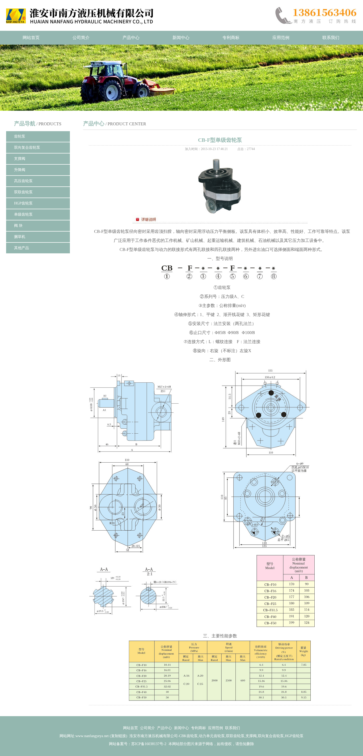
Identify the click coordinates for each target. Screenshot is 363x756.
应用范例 (280, 37)
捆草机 (19, 237)
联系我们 (330, 37)
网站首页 (31, 37)
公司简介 (81, 37)
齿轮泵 (19, 136)
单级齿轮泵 (23, 214)
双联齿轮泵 (23, 192)
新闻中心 (180, 37)
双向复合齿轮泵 (27, 148)
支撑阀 (19, 159)
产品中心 (131, 37)
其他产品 (21, 248)
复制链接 (118, 736)
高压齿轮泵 (23, 181)
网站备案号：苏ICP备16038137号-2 (137, 744)
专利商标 (230, 37)
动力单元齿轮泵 (212, 736)
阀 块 (18, 226)
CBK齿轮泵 (188, 736)
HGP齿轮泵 (23, 203)
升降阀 (19, 170)
